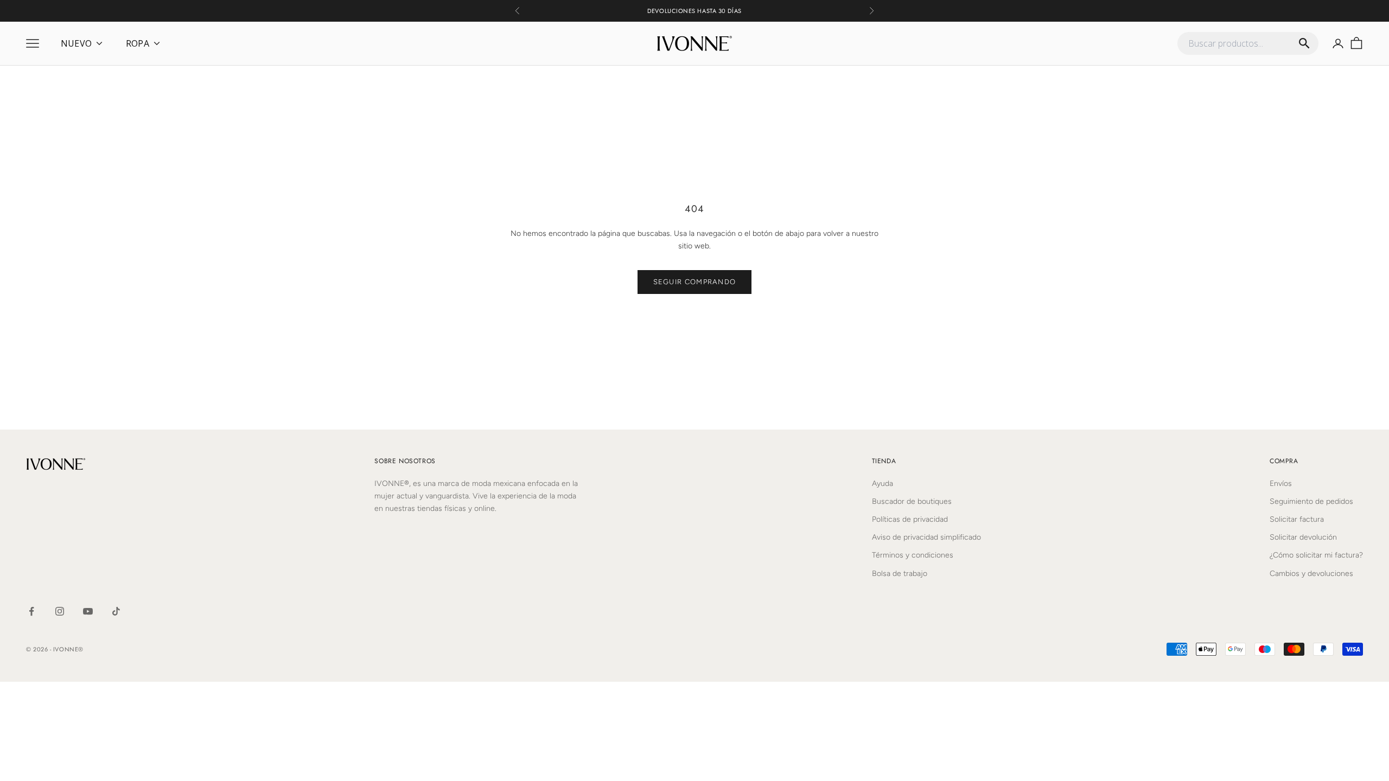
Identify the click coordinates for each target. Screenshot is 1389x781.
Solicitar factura (1297, 519)
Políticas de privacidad (910, 519)
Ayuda (882, 483)
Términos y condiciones (912, 555)
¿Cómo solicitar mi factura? (1316, 555)
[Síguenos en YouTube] (87, 611)
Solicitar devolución (1303, 537)
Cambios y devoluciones (1311, 573)
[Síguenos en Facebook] (31, 611)
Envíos (1281, 483)
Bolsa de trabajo (899, 573)
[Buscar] (1304, 43)
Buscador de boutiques (912, 501)
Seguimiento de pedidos (1311, 501)
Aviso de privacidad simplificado (926, 537)
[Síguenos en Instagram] (59, 611)
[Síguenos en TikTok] (116, 611)
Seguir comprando (694, 282)
